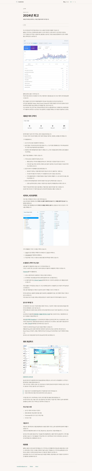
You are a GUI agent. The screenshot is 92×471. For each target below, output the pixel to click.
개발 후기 (26, 423)
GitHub (31, 466)
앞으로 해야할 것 (28, 302)
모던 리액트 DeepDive (30, 319)
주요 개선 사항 (27, 407)
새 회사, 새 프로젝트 (30, 195)
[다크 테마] (75, 2)
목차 (25, 25)
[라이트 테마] (73, 2)
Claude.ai (25, 271)
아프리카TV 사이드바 (28, 377)
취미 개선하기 (28, 341)
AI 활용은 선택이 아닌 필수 (31, 263)
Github (30, 323)
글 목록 (24, 8)
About (67, 1)
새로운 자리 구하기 (29, 116)
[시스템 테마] (71, 2)
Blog (64, 1)
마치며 (25, 444)
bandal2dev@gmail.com (22, 466)
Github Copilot (38, 280)
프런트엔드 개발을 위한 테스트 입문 (42, 314)
